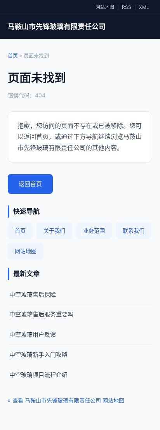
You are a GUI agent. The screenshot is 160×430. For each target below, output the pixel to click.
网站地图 (105, 7)
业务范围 (94, 230)
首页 (13, 55)
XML (144, 7)
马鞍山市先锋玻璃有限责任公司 (57, 26)
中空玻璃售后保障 (32, 294)
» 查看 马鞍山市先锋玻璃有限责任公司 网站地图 (66, 400)
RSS (126, 7)
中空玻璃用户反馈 (32, 334)
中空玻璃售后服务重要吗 (41, 314)
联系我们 (133, 230)
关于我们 (54, 230)
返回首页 (30, 184)
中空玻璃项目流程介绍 (38, 374)
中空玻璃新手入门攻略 (38, 354)
